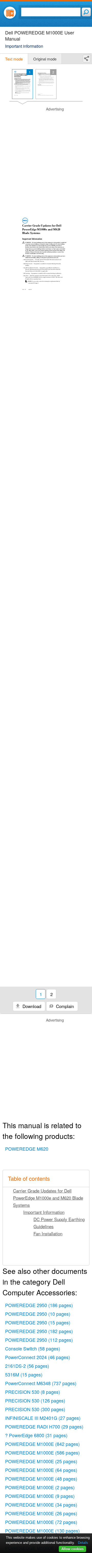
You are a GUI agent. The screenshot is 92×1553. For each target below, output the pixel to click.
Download (31, 1006)
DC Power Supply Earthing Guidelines (59, 1222)
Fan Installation (47, 1233)
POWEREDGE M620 (26, 1148)
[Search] (86, 12)
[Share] (86, 59)
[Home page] (9, 12)
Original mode (44, 58)
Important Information (43, 1212)
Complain (64, 1006)
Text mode (14, 58)
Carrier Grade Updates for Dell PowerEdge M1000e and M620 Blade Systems (48, 1197)
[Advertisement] (46, 152)
